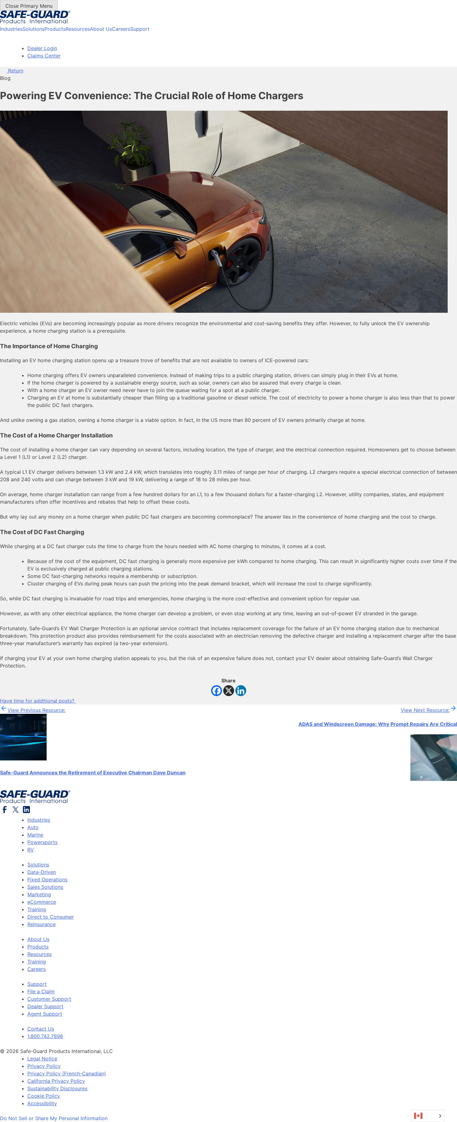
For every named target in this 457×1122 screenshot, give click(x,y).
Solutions (33, 29)
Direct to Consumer (50, 917)
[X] (228, 690)
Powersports (42, 842)
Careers (121, 29)
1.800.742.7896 (45, 1036)
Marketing (39, 894)
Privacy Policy (44, 1066)
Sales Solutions (45, 887)
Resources (78, 29)
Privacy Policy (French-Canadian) (66, 1073)
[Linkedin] (240, 690)
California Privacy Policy (56, 1081)
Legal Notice (42, 1058)
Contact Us (40, 1029)
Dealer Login (42, 48)
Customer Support (49, 999)
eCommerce (41, 902)
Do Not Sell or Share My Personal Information (54, 1118)
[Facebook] (216, 690)
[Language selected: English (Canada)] (428, 1116)
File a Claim (41, 991)
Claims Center (44, 56)
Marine (35, 835)
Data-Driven (41, 872)
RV (30, 850)
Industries (11, 29)
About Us (101, 29)
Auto (33, 827)
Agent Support (44, 1014)
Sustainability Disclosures (57, 1088)
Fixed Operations (47, 879)
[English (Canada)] (428, 1116)
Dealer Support (45, 1006)
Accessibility (42, 1103)
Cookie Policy (43, 1096)
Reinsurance (41, 924)
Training (36, 909)
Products (55, 29)
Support (140, 29)
